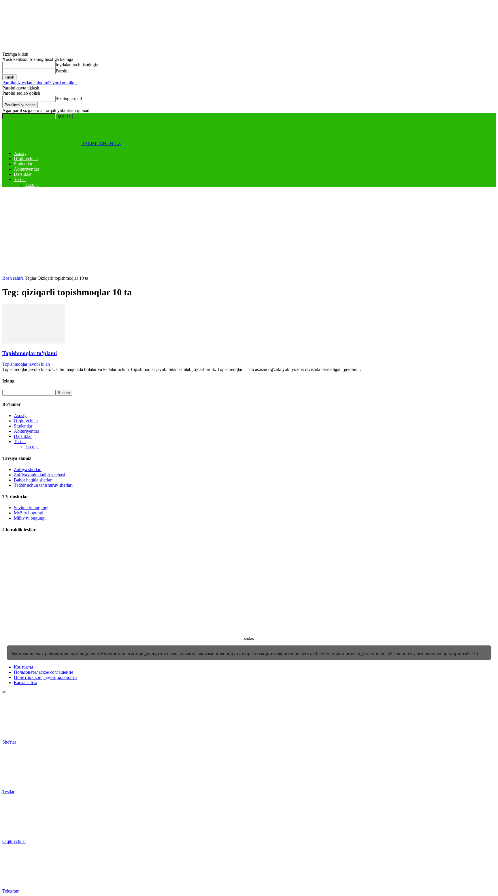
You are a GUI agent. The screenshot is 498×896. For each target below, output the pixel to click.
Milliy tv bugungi (30, 518)
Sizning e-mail (69, 98)
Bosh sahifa (13, 278)
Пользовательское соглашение (43, 672)
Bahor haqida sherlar (33, 479)
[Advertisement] (249, 232)
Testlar (20, 179)
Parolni (62, 70)
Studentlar (23, 163)
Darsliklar (23, 174)
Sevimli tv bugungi (31, 507)
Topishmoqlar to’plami (29, 353)
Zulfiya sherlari (28, 469)
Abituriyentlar (26, 169)
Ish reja (32, 184)
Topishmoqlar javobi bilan (26, 364)
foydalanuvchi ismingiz (77, 64)
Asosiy (20, 153)
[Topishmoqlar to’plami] (33, 341)
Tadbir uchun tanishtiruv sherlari (43, 485)
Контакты (23, 666)
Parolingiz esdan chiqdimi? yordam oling (39, 82)
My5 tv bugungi (28, 512)
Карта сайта (25, 682)
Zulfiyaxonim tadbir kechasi (39, 474)
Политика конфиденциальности (45, 677)
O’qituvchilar (26, 158)
